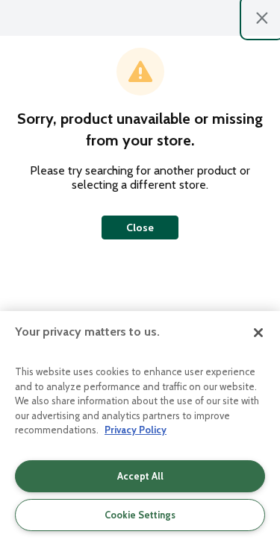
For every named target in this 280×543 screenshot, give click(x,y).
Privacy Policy (136, 430)
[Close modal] (262, 18)
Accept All (140, 476)
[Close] (258, 332)
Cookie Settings (140, 515)
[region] (140, 427)
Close (140, 227)
